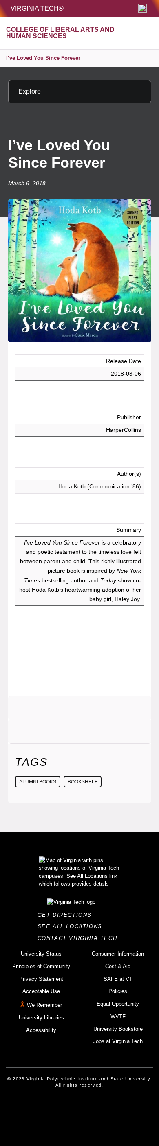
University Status (41, 954)
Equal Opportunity (118, 1004)
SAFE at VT (118, 979)
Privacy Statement (41, 979)
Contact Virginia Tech (80, 938)
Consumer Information (118, 954)
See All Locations (72, 926)
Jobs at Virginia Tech (118, 1041)
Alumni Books (37, 782)
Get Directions (67, 915)
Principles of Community (41, 966)
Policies (117, 991)
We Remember (44, 1005)
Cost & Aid (117, 966)
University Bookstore (118, 1029)
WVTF (118, 1016)
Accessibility (41, 1030)
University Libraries (41, 1018)
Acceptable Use (41, 991)
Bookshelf (82, 782)
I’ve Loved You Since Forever (43, 58)
